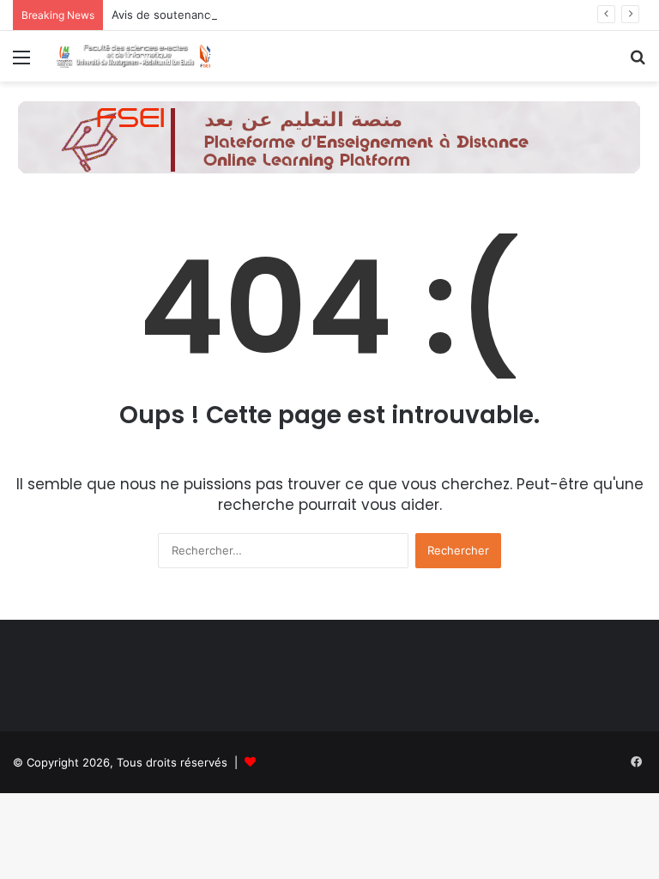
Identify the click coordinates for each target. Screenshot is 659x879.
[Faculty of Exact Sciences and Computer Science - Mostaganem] (133, 56)
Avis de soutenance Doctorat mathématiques (232, 14)
